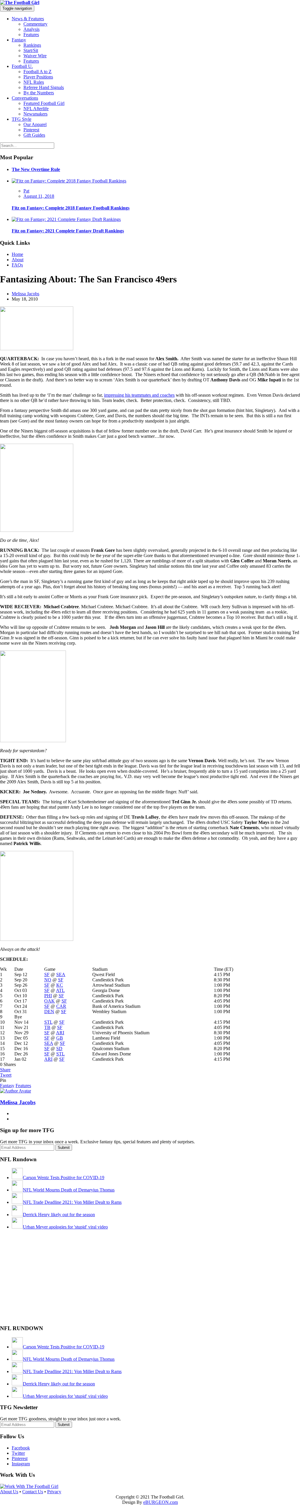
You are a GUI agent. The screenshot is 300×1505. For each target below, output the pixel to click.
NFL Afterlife (36, 108)
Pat (26, 190)
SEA (60, 974)
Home (17, 254)
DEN (49, 1011)
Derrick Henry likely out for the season (59, 1214)
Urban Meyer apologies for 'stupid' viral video (65, 1226)
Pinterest (31, 129)
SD (59, 1048)
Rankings (32, 45)
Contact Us (32, 1491)
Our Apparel (35, 124)
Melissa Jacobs (25, 293)
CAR (61, 1006)
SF (47, 974)
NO (47, 979)
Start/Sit (30, 50)
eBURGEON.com (160, 1502)
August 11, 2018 (38, 196)
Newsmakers (35, 113)
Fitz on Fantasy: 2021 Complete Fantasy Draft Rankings (68, 230)
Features (31, 34)
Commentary (35, 23)
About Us (9, 1491)
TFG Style (21, 119)
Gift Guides (34, 135)
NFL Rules (33, 82)
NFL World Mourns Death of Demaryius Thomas (69, 1189)
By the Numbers (38, 92)
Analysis (31, 29)
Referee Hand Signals (43, 87)
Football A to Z (37, 71)
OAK (49, 1000)
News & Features (28, 18)
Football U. (22, 66)
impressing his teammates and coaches (139, 395)
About (17, 259)
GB (59, 1037)
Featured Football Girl (43, 103)
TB (47, 1027)
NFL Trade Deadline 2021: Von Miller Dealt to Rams (72, 1202)
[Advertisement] (44, 1281)
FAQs (17, 264)
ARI (60, 1032)
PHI (48, 995)
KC (59, 985)
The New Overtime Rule (36, 169)
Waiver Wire (35, 55)
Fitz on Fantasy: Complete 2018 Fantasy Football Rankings (70, 207)
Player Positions (38, 76)
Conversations (25, 97)
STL (48, 1022)
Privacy (54, 1491)
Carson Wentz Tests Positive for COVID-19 (63, 1177)
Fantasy (19, 39)
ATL (60, 990)
